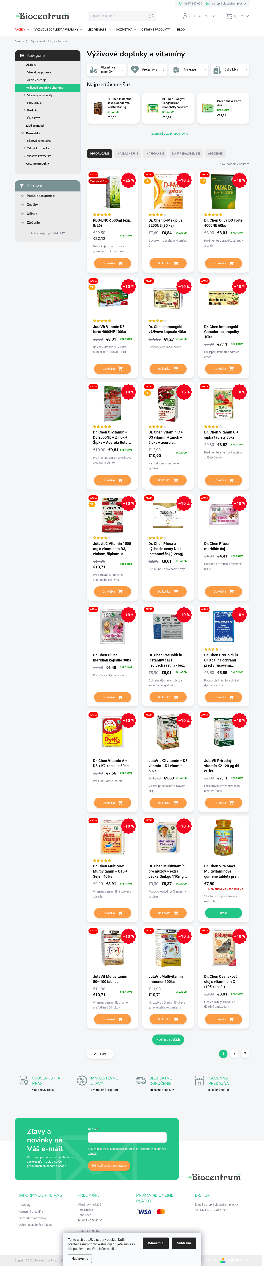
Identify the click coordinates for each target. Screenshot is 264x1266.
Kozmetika (33, 133)
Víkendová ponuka (39, 72)
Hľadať (151, 16)
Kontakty (25, 1205)
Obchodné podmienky (33, 1218)
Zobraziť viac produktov (168, 133)
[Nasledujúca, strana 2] (234, 1054)
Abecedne (215, 153)
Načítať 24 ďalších (168, 1039)
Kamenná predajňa (31, 1211)
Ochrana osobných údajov (35, 1224)
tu (116, 1249)
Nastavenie (80, 1259)
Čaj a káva (33, 118)
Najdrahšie (155, 153)
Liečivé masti (35, 125)
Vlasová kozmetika (39, 156)
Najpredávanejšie (186, 153)
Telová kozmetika (38, 148)
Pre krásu (33, 110)
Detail (223, 913)
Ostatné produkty (37, 163)
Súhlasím (184, 1243)
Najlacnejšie (128, 153)
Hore (103, 1054)
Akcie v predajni (37, 80)
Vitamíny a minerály (39, 95)
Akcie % (31, 64)
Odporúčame (99, 153)
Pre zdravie (34, 102)
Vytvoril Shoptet (207, 1260)
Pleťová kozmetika (39, 140)
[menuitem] (22, 29)
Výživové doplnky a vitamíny (44, 87)
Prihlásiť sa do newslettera (109, 1165)
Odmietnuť (156, 1243)
